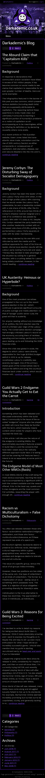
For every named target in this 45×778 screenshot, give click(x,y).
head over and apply (31, 651)
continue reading (10, 155)
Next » (17, 48)
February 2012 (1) (12, 757)
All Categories (10, 727)
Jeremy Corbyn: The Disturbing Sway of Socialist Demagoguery (20, 172)
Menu (8, 36)
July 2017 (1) (10, 754)
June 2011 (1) (10, 763)
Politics (30, 63)
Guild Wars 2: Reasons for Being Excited (22, 614)
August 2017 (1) (11, 751)
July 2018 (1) (10, 749)
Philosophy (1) (10, 732)
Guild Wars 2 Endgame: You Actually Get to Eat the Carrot (20, 392)
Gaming (30, 400)
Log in (41, 2)
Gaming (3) (9, 729)
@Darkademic (8, 2)
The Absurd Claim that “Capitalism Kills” (19, 57)
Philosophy (31, 520)
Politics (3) (9, 735)
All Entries (9, 746)
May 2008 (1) (10, 766)
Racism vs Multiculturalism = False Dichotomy (21, 512)
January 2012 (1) (12, 760)
